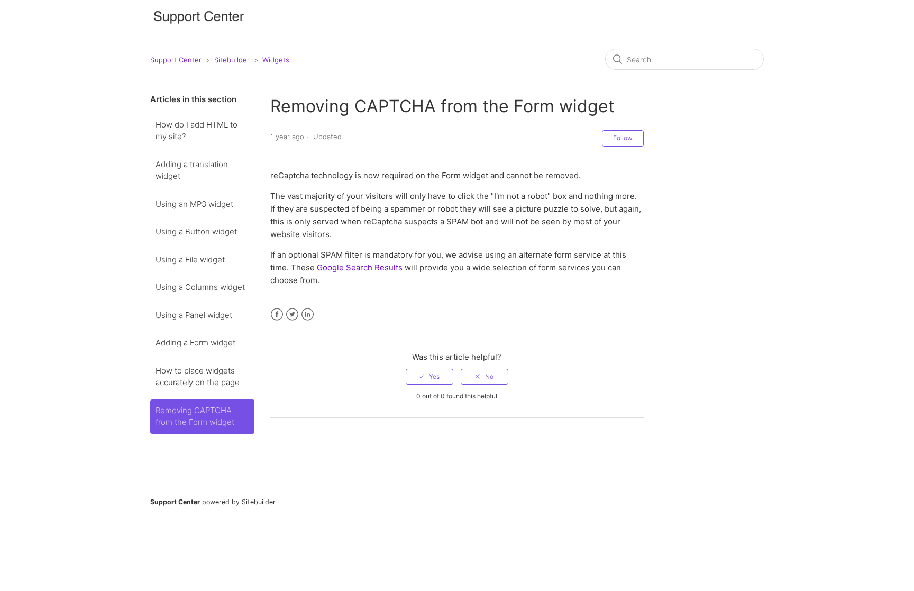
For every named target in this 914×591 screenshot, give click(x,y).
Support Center (176, 60)
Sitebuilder (232, 60)
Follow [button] (623, 138)
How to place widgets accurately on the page (198, 377)
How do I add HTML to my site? (196, 131)
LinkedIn (307, 314)
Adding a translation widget (192, 170)
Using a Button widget (196, 231)
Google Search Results (360, 267)
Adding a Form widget (195, 343)
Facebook (277, 314)
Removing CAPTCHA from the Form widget (195, 416)
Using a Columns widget (200, 287)
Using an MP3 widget (194, 204)
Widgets (275, 60)
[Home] (199, 24)
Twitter (292, 314)
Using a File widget (190, 259)
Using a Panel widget (194, 315)
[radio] (429, 377)
